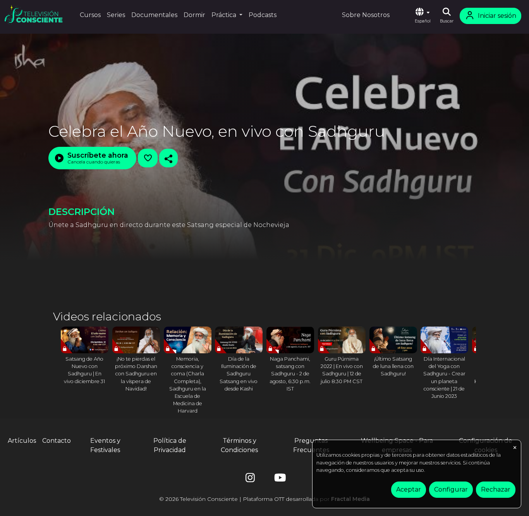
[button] (422, 16)
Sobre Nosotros (366, 15)
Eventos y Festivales (105, 445)
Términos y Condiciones (239, 445)
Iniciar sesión (497, 15)
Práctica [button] (224, 15)
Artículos (22, 440)
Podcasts (263, 15)
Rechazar (495, 489)
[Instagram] (250, 479)
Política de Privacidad (169, 445)
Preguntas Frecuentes (311, 445)
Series (116, 15)
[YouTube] (278, 479)
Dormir (194, 15)
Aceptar (408, 489)
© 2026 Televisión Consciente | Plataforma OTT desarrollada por (264, 498)
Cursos (90, 15)
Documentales (154, 15)
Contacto (56, 440)
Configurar (451, 489)
